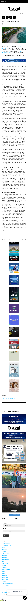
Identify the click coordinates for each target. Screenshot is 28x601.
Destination (4, 549)
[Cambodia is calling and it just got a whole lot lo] (14, 500)
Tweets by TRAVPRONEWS (8, 398)
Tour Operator (5, 577)
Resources (4, 565)
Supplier (3, 571)
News (3, 561)
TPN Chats (4, 581)
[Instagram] (6, 595)
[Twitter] (4, 594)
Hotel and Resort (5, 559)
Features (4, 551)
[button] (2, 1)
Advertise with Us (4, 592)
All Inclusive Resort (6, 543)
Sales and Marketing (6, 569)
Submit (6, 536)
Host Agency (4, 555)
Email (4, 528)
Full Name (5, 523)
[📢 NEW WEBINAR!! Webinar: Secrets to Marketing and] (14, 451)
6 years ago (6, 23)
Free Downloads (5, 553)
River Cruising (5, 567)
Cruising (3, 547)
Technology (4, 575)
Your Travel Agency (6, 585)
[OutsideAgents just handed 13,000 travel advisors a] (14, 476)
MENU (5, 1)
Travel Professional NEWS (7, 583)
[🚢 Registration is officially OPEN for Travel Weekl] (14, 426)
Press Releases (5, 563)
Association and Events (7, 545)
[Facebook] (2, 595)
